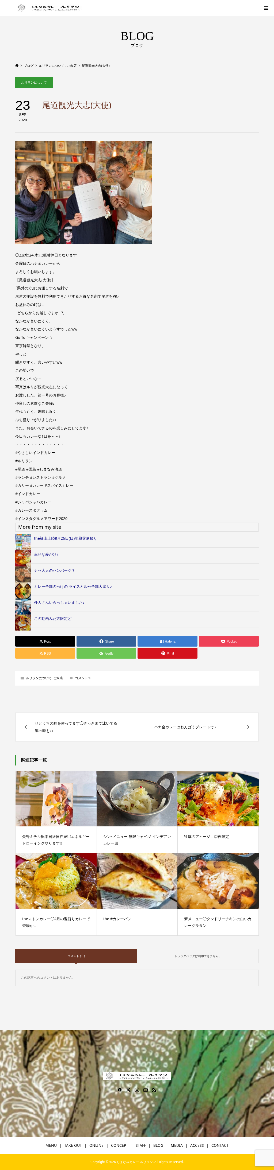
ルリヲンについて (34, 82)
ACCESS (197, 1145)
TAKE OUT (73, 1145)
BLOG (158, 1145)
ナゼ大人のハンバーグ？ (54, 570)
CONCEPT (119, 1145)
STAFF (141, 1145)
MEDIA (177, 1145)
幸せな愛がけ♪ (46, 554)
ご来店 (58, 678)
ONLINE (96, 1145)
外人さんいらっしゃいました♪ (59, 602)
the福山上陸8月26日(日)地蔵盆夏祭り (65, 538)
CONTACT (220, 1145)
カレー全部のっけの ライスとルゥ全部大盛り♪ (73, 586)
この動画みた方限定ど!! (54, 618)
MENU (51, 1145)
